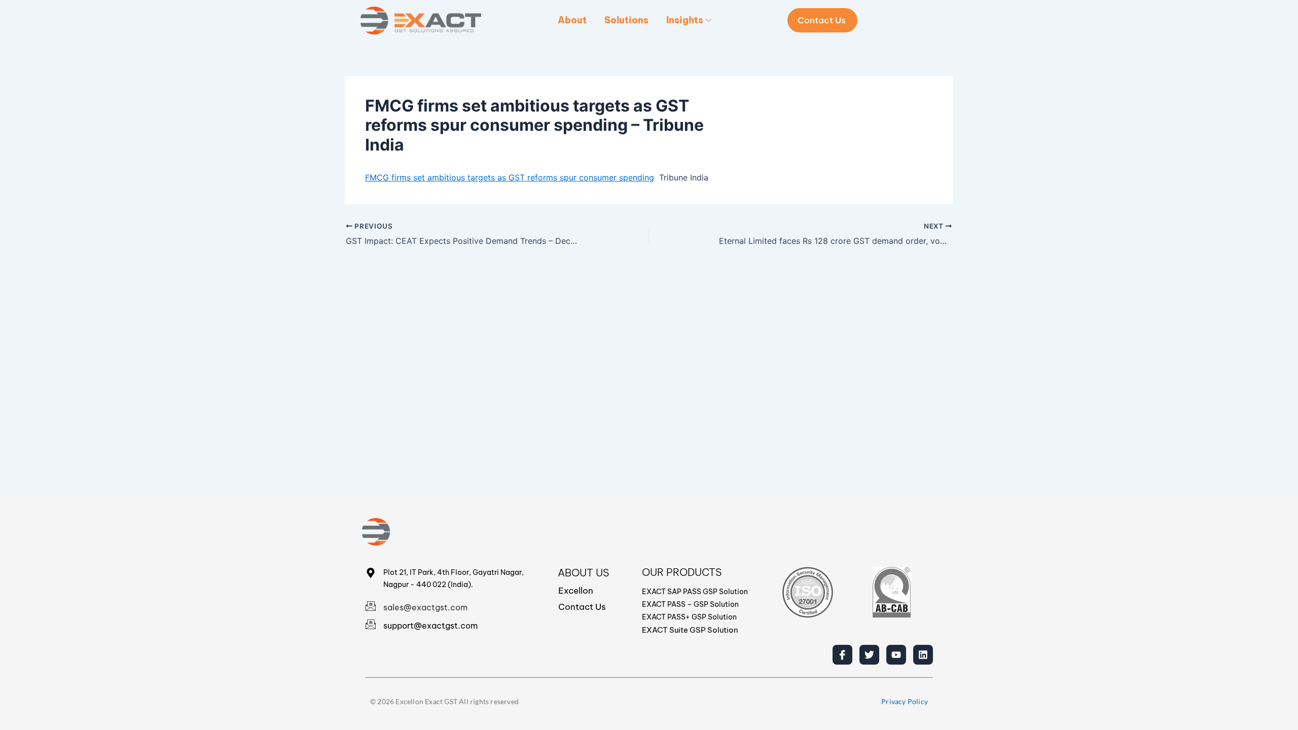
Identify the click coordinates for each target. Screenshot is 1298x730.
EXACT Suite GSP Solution (690, 630)
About (572, 20)
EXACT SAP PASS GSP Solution (695, 591)
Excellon (575, 590)
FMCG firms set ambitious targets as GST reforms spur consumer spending (509, 177)
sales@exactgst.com (425, 607)
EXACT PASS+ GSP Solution (689, 617)
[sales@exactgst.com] (371, 606)
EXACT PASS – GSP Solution (690, 604)
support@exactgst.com (430, 625)
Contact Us (582, 606)
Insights (684, 20)
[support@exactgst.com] (371, 624)
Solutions (626, 20)
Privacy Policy (904, 701)
